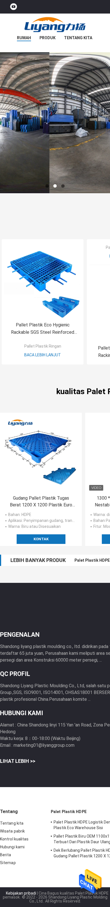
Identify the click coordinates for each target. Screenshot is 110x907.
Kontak (41, 539)
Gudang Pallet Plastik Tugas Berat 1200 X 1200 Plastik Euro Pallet (41, 501)
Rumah (24, 38)
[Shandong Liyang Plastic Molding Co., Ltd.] (55, 24)
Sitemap (8, 862)
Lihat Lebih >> (17, 761)
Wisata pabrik (12, 831)
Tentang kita (78, 38)
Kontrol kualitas (14, 839)
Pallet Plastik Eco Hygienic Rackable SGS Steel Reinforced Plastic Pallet (42, 329)
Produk (47, 38)
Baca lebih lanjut (42, 355)
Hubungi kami (12, 847)
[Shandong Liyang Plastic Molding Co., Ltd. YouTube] (13, 6)
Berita (5, 855)
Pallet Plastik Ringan (42, 346)
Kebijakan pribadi (21, 893)
